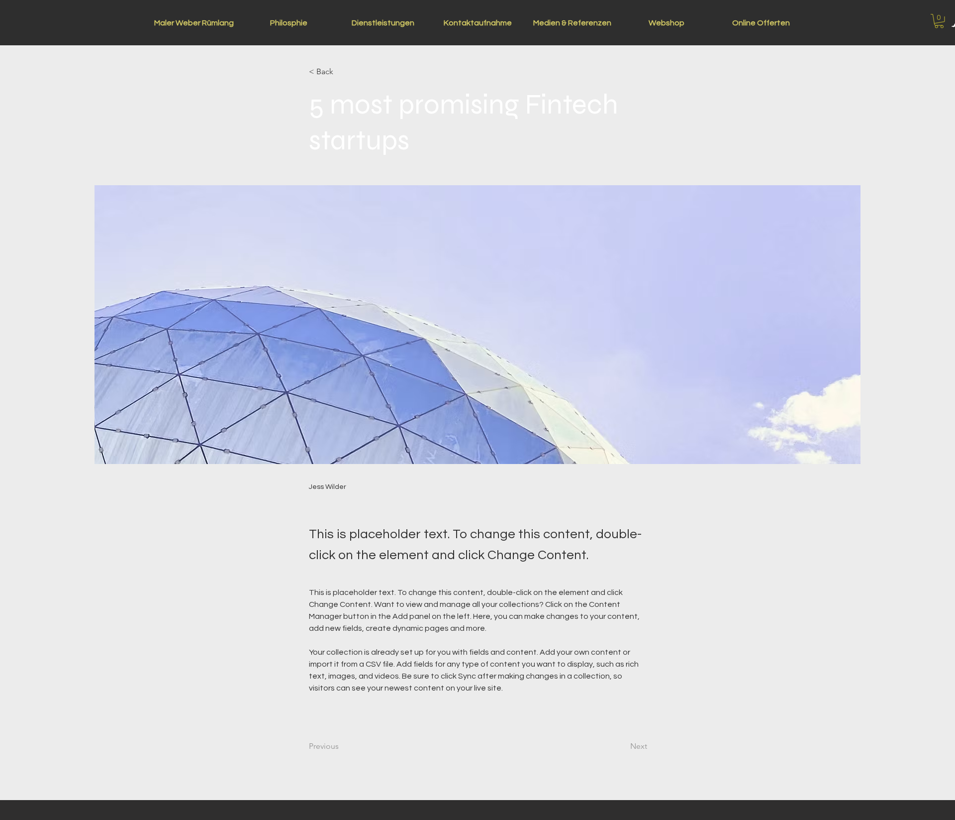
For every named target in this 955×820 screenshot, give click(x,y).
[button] (939, 21)
